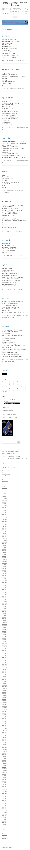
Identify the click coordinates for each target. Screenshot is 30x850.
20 (2, 388)
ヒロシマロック (5, 482)
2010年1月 (4, 725)
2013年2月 (4, 660)
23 (13, 388)
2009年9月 (4, 732)
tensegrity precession (8, 410)
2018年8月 (4, 545)
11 (21, 384)
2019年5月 (4, 529)
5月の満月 (5, 265)
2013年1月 (4, 662)
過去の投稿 (5, 370)
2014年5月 (4, 634)
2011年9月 (4, 690)
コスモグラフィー (11, 190)
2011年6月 (4, 695)
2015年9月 (4, 606)
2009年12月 (4, 727)
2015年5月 (4, 613)
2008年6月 (4, 758)
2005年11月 (4, 812)
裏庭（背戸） (10, 231)
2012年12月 (4, 664)
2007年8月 (4, 775)
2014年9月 (4, 627)
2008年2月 (4, 765)
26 (24, 388)
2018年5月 (4, 550)
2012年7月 (4, 672)
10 (17, 384)
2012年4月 (4, 678)
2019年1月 (4, 536)
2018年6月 (4, 549)
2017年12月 (4, 559)
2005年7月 (4, 819)
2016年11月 (4, 582)
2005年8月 (4, 817)
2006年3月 (4, 805)
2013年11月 (4, 645)
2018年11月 (4, 540)
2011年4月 (4, 699)
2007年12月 (4, 768)
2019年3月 (4, 533)
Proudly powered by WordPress (8, 847)
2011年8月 (4, 692)
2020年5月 (4, 509)
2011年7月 (4, 693)
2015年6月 (4, 611)
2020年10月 (4, 500)
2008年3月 (4, 763)
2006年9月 (4, 795)
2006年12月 (4, 789)
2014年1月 (4, 641)
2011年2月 (4, 702)
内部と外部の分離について (10, 69)
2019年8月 (4, 524)
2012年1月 (4, 683)
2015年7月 (4, 610)
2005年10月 (4, 814)
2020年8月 (4, 503)
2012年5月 (4, 676)
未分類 (3, 486)
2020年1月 (4, 516)
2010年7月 (4, 714)
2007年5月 (4, 781)
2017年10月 (4, 563)
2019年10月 (4, 521)
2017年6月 (4, 570)
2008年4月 (4, 761)
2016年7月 (4, 589)
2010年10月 (4, 709)
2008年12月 (4, 747)
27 (2, 390)
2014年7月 (4, 631)
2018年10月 (4, 542)
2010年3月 (4, 721)
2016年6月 (4, 590)
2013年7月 (4, 652)
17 (17, 386)
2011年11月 (4, 686)
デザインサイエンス (6, 474)
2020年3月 (4, 512)
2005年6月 (4, 821)
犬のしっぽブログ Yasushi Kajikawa (15, 4)
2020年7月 (4, 505)
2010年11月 (4, 707)
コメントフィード (5, 836)
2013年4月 (4, 657)
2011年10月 (4, 688)
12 (24, 384)
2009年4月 (4, 740)
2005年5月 (4, 822)
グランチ (9, 127)
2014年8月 (4, 629)
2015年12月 (4, 601)
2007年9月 (4, 774)
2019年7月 (4, 526)
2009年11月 (4, 728)
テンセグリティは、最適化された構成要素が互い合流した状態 (15, 458)
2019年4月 (4, 531)
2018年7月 (4, 547)
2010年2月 (4, 723)
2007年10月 (4, 772)
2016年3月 (4, 596)
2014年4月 (4, 636)
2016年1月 (4, 599)
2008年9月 (4, 753)
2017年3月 (4, 575)
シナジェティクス (19, 190)
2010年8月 (4, 713)
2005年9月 (4, 815)
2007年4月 (4, 782)
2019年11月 (4, 519)
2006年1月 (4, 808)
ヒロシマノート (14, 127)
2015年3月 (4, 617)
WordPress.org (5, 838)
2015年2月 (4, 618)
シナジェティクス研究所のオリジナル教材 (11, 456)
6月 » (6, 391)
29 (9, 390)
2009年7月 (4, 735)
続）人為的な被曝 (7, 98)
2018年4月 (4, 552)
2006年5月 (4, 801)
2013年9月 (4, 648)
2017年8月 (4, 566)
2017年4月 (4, 573)
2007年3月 (4, 784)
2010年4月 (4, 720)
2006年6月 (4, 800)
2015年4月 (4, 615)
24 (17, 388)
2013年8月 (4, 650)
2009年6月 (4, 737)
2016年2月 (4, 597)
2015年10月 (4, 604)
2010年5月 (4, 718)
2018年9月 (4, 543)
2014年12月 (4, 622)
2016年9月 (4, 585)
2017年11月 (4, 561)
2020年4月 (4, 510)
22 (9, 388)
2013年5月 (4, 655)
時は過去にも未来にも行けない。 (9, 453)
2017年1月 (4, 578)
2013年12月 (4, 643)
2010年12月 (4, 706)
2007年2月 (4, 786)
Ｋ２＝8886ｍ (6, 201)
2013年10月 (4, 646)
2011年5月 (4, 697)
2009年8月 (4, 733)
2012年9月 (4, 669)
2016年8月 (4, 587)
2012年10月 (4, 667)
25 (21, 388)
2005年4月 (4, 824)
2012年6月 (4, 674)
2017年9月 (4, 564)
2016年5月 (4, 592)
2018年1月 (4, 557)
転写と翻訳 (5, 326)
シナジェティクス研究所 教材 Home (9, 417)
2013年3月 (4, 658)
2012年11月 (4, 665)
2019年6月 (4, 528)
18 (21, 386)
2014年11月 (4, 624)
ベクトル (4, 484)
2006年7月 (4, 798)
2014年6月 (4, 632)
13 (2, 386)
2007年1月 (4, 788)
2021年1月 (4, 496)
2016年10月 (4, 584)
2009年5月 (4, 739)
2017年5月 (4, 571)
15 (9, 386)
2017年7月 (4, 568)
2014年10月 (4, 625)
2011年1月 (4, 704)
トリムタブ (4, 477)
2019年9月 (4, 522)
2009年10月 (4, 730)
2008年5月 (4, 760)
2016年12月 (4, 580)
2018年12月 (4, 538)
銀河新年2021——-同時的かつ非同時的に (10, 451)
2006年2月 (4, 807)
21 (6, 388)
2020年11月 (4, 498)
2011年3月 (4, 700)
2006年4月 (4, 803)
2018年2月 (4, 556)
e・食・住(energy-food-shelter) (8, 467)
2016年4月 (4, 594)
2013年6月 (4, 653)
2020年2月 (4, 514)
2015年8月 (4, 608)
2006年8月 (4, 796)
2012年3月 (4, 679)
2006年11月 (4, 791)
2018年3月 (4, 554)
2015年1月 (4, 620)
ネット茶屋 (4, 479)
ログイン (4, 833)
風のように (5, 171)
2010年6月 (4, 716)
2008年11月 (4, 749)
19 (24, 386)
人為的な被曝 (6, 138)
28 (6, 390)
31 (17, 390)
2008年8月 (4, 754)
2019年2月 (4, 535)
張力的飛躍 (5, 36)
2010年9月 (4, 711)
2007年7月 (4, 777)
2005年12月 (4, 810)
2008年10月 (4, 751)
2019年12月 (4, 517)
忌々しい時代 (6, 298)
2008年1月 (4, 767)
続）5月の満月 (6, 240)
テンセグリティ (10, 60)
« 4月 (3, 391)
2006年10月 (4, 793)
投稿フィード (4, 835)
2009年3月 (4, 742)
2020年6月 (4, 507)
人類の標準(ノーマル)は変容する (9, 454)
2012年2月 (4, 681)
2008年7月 (4, 756)
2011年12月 (4, 685)
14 (6, 386)
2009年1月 (4, 746)
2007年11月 (4, 770)
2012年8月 (4, 671)
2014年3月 (4, 638)
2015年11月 (4, 603)
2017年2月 (4, 577)
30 (13, 390)
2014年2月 (4, 639)
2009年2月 (4, 744)
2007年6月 (4, 779)
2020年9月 (4, 502)
